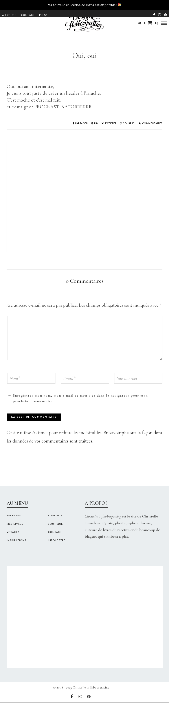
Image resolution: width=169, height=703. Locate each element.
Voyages (13, 532)
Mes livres (15, 524)
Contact (28, 15)
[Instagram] (159, 14)
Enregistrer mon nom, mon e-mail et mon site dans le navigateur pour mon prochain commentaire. (80, 398)
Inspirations (16, 540)
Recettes (14, 516)
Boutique (55, 524)
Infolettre (57, 540)
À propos (9, 15)
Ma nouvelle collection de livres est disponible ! (82, 5)
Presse (44, 15)
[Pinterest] (165, 14)
